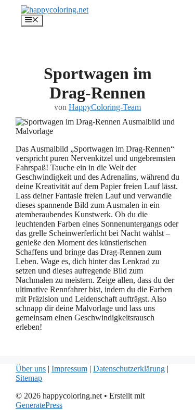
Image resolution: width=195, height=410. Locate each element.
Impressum (69, 368)
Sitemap (29, 378)
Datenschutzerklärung (129, 368)
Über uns (31, 368)
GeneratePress (39, 405)
